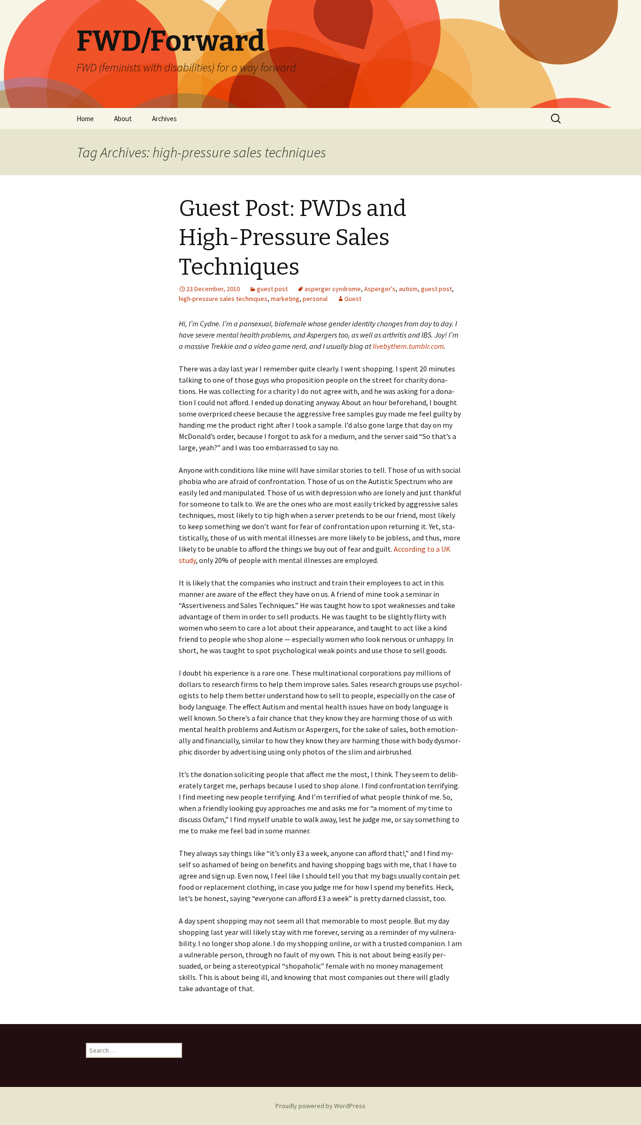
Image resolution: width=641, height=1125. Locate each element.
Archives (164, 118)
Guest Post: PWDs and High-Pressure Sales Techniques (292, 238)
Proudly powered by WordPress (320, 1106)
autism (408, 289)
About (123, 118)
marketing (285, 298)
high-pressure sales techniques (223, 298)
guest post (272, 289)
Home (85, 118)
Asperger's (380, 289)
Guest (352, 298)
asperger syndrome (333, 289)
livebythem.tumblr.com (408, 346)
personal (315, 298)
